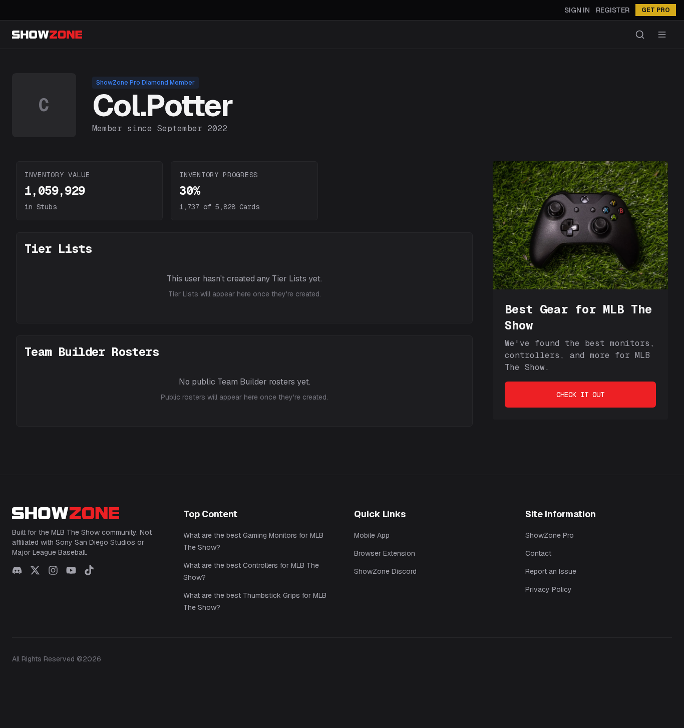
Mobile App (372, 535)
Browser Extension (384, 553)
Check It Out (580, 394)
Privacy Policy (548, 589)
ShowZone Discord (385, 571)
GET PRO (655, 10)
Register (612, 10)
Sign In (577, 10)
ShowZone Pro (549, 535)
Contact (538, 553)
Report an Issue (550, 571)
